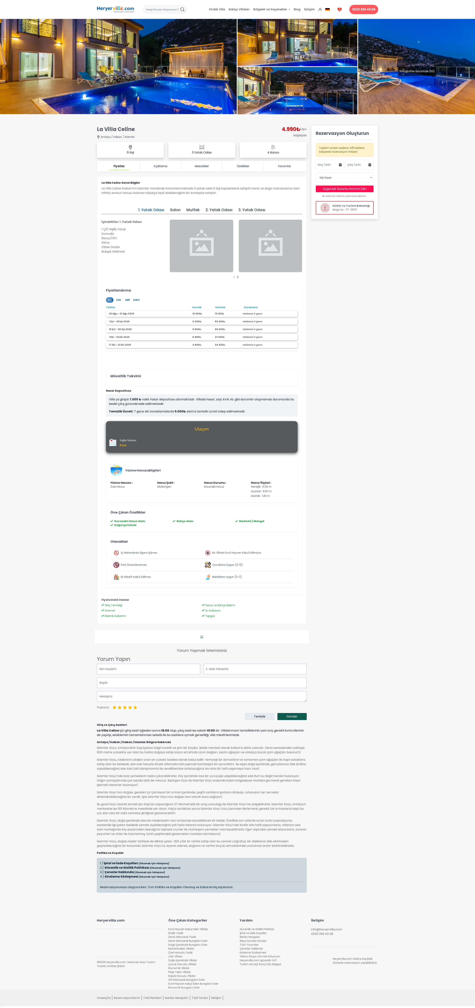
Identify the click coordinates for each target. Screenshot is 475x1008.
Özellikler (243, 166)
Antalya (106, 137)
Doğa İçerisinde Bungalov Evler (187, 945)
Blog (297, 9)
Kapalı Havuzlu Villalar (182, 976)
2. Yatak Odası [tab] (219, 209)
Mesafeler (202, 166)
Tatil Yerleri (200, 998)
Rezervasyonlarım (127, 998)
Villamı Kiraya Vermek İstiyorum (260, 956)
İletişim (309, 9)
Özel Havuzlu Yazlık (180, 952)
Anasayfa (104, 998)
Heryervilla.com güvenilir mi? (258, 960)
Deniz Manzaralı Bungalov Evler (188, 941)
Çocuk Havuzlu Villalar (182, 964)
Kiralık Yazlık (175, 933)
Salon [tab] (175, 209)
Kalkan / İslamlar (124, 137)
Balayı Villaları (239, 9)
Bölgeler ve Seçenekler (270, 9)
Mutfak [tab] (193, 209)
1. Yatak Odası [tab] (151, 209)
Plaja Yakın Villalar (179, 972)
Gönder (292, 716)
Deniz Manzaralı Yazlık (182, 937)
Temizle (259, 716)
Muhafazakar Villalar (181, 948)
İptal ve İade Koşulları (136, 863)
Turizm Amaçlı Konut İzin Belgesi (260, 964)
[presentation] (234, 277)
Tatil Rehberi (152, 998)
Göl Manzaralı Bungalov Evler (186, 980)
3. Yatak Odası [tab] (251, 209)
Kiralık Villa (217, 9)
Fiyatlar (119, 166)
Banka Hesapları (250, 937)
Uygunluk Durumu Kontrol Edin (344, 189)
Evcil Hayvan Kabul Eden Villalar (188, 929)
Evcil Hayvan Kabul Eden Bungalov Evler (193, 984)
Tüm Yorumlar (249, 945)
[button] (345, 178)
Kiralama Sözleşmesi (137, 876)
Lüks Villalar (175, 956)
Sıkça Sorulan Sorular (253, 941)
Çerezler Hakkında (134, 872)
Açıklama (160, 166)
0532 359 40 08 (363, 9)
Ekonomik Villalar (178, 968)
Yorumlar (284, 166)
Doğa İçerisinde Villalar (182, 960)
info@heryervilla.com (326, 929)
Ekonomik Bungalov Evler (184, 987)
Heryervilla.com (111, 920)
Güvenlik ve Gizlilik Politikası (142, 868)
